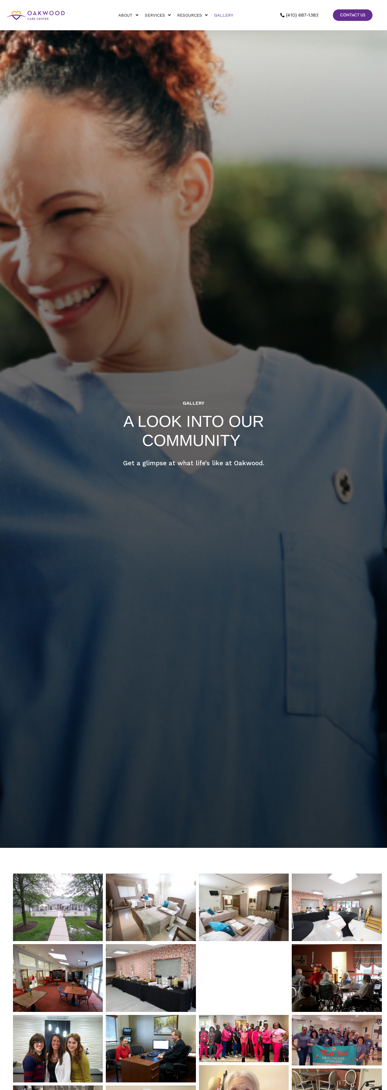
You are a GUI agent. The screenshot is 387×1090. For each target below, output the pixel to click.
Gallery (223, 15)
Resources (189, 15)
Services (155, 15)
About (125, 15)
